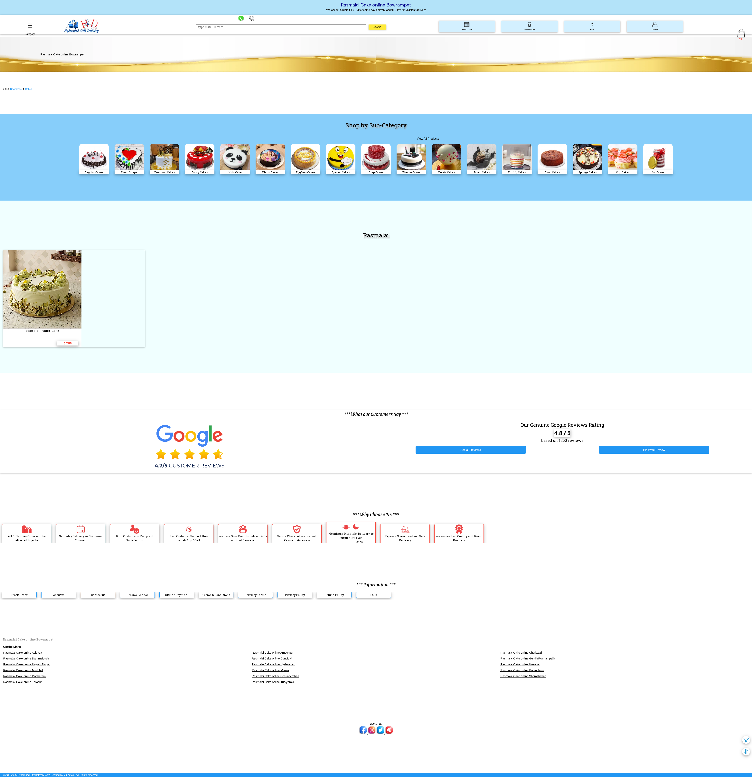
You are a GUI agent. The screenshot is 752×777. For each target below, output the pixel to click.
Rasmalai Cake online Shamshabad (523, 676)
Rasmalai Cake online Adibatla (22, 652)
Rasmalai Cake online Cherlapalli (521, 652)
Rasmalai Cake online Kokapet (520, 664)
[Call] (252, 18)
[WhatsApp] (241, 18)
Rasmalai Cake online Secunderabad (275, 676)
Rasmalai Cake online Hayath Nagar (26, 664)
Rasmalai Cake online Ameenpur (273, 652)
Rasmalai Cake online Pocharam (24, 676)
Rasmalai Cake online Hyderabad (273, 664)
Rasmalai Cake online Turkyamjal (273, 682)
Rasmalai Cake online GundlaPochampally (527, 658)
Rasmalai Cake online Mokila (270, 670)
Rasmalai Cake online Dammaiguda (26, 658)
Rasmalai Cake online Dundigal (272, 658)
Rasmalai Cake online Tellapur (22, 682)
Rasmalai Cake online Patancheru (522, 670)
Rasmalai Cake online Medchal (23, 670)
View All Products (428, 138)
